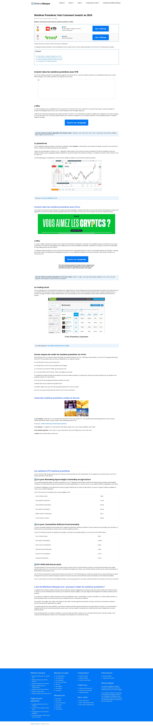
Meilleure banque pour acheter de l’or (41, 693)
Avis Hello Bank (60, 678)
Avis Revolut (59, 688)
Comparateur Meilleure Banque (111, 3)
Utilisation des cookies (108, 678)
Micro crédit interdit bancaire (86, 702)
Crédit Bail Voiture (83, 692)
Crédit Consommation (85, 680)
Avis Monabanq (60, 680)
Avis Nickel (58, 690)
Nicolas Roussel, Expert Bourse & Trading (46, 18)
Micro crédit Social (84, 700)
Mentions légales (107, 676)
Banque (61, 3)
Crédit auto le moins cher (85, 688)
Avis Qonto (58, 698)
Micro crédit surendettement (86, 704)
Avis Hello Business (61, 703)
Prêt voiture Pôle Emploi (85, 690)
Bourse (71, 3)
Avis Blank (58, 707)
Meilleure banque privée (38, 691)
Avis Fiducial (59, 705)
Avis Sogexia (59, 686)
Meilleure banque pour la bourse (40, 689)
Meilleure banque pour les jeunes (40, 683)
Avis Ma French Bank (61, 682)
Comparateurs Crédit (92, 3)
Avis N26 (58, 684)
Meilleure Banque (35, 724)
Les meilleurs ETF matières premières (47, 61)
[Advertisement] (76, 451)
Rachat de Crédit (83, 676)
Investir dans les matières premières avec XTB (49, 56)
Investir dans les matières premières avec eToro (49, 58)
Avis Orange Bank (60, 676)
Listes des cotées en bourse (49, 59)
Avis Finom (58, 700)
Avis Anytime (59, 709)
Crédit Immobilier (83, 678)
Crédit (79, 3)
